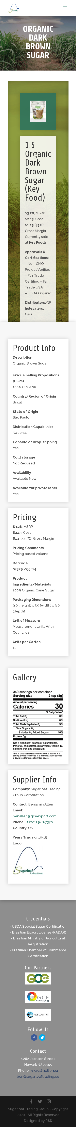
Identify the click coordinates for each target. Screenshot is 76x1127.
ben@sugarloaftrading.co (38, 1076)
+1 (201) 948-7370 (39, 822)
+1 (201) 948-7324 (44, 1070)
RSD (48, 1121)
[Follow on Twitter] (42, 1037)
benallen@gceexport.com (35, 816)
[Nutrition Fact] (38, 758)
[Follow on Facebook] (34, 1037)
